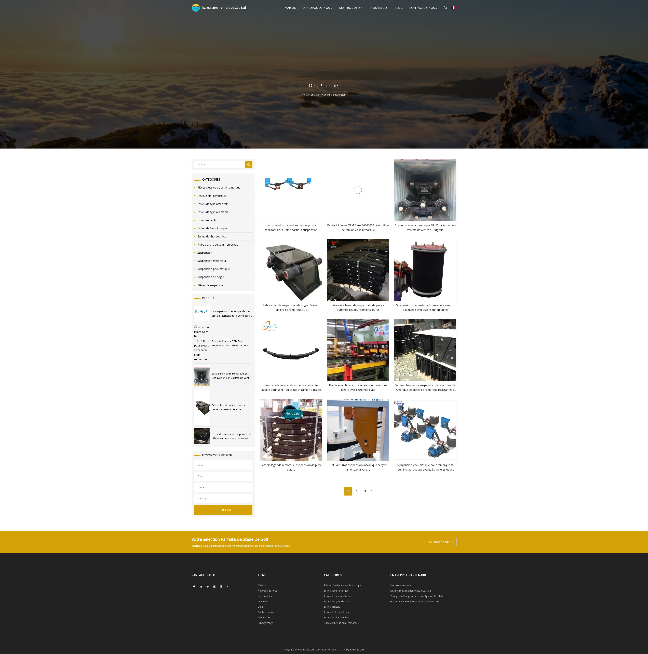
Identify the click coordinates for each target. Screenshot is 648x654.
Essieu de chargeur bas (212, 236)
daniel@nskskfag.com (352, 649)
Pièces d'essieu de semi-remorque (218, 187)
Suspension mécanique (212, 261)
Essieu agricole (206, 220)
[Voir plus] (291, 190)
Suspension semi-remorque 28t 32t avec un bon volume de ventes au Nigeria (425, 227)
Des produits (349, 8)
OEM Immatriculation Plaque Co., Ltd (410, 590)
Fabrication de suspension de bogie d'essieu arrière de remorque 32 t (291, 307)
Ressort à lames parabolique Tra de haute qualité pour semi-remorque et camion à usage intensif (291, 387)
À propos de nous (317, 8)
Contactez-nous (423, 8)
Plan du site (264, 617)
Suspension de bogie (210, 277)
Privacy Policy (265, 622)
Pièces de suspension (210, 285)
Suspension (339, 94)
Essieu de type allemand (212, 212)
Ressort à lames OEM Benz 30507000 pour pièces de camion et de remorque (358, 227)
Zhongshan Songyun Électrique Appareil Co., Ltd (416, 596)
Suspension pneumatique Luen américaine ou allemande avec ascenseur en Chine (425, 307)
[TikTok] (227, 586)
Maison (290, 8)
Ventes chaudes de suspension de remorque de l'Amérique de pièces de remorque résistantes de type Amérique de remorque (425, 387)
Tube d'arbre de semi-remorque (217, 244)
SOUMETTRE (223, 510)
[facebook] (194, 586)
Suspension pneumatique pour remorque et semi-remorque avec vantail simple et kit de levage (425, 467)
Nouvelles (379, 8)
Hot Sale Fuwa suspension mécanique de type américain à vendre (358, 467)
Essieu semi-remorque (211, 196)
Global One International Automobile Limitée (414, 601)
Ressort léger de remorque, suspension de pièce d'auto (291, 467)
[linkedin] (200, 586)
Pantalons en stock (400, 585)
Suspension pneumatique (213, 269)
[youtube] (214, 586)
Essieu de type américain (212, 204)
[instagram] (221, 586)
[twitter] (207, 586)
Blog (398, 8)
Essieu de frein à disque (212, 228)
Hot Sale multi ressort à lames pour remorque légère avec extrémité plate (358, 387)
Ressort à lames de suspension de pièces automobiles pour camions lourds (358, 307)
